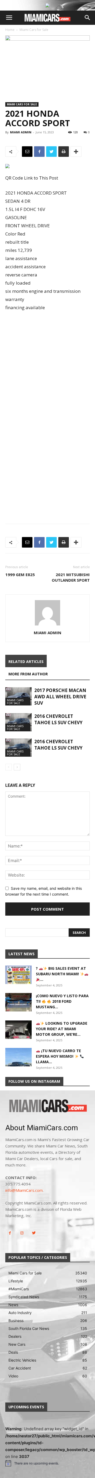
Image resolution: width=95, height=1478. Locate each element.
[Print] (63, 151)
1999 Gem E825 (20, 574)
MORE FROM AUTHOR (28, 673)
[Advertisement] (47, 365)
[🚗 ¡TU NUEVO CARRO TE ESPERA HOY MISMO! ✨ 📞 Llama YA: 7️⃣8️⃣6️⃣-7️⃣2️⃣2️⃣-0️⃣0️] (18, 1057)
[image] (47, 1106)
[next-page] (17, 767)
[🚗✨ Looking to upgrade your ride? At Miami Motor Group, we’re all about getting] (18, 1029)
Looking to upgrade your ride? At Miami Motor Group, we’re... (61, 1029)
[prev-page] (8, 767)
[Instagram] (21, 1233)
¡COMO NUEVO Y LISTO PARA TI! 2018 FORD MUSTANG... (62, 1001)
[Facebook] (39, 151)
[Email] (27, 151)
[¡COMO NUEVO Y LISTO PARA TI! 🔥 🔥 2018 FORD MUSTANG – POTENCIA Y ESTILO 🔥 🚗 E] (18, 1002)
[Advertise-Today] (47, 5)
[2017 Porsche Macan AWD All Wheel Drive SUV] (18, 696)
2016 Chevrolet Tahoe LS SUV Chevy (58, 719)
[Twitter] (51, 151)
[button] (9, 18)
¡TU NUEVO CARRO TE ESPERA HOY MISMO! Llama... (58, 1056)
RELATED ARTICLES (26, 661)
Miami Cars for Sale (34, 29)
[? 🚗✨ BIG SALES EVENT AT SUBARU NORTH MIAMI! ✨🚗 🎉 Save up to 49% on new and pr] (18, 975)
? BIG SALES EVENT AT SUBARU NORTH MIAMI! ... (61, 974)
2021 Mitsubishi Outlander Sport (71, 577)
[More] (76, 151)
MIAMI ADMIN (20, 132)
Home (10, 29)
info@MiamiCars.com (24, 1190)
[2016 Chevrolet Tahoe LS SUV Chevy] (18, 722)
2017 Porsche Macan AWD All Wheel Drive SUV (60, 696)
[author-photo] (47, 625)
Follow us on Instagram (34, 1081)
